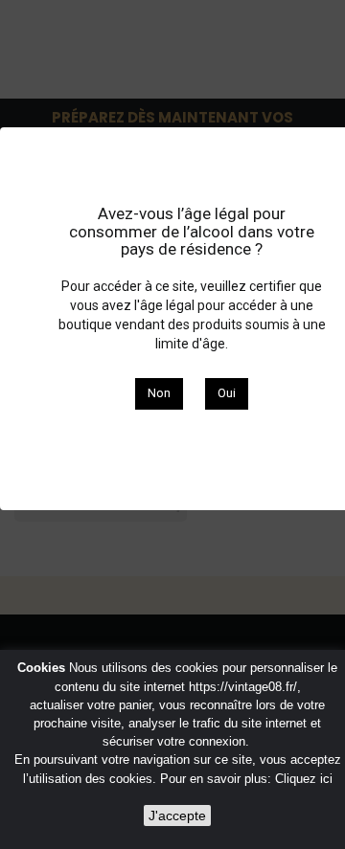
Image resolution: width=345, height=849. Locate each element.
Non (159, 393)
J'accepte (177, 815)
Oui (227, 393)
